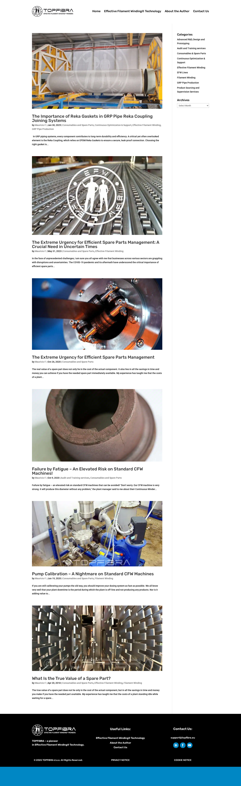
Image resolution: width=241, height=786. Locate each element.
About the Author (177, 11)
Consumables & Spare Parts (191, 53)
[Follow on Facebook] (183, 745)
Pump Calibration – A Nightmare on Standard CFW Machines (93, 573)
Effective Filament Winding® (113, 738)
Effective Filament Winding (146, 125)
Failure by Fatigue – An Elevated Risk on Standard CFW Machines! (87, 471)
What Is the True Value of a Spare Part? (71, 678)
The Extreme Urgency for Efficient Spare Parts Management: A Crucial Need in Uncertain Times (95, 244)
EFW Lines (182, 72)
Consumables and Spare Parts (78, 125)
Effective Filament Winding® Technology (132, 11)
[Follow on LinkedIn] (176, 745)
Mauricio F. (40, 125)
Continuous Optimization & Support (113, 125)
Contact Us (201, 11)
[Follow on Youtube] (189, 745)
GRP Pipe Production (43, 129)
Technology (138, 738)
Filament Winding (104, 578)
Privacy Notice (120, 760)
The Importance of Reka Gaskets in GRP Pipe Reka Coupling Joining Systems (92, 118)
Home (96, 11)
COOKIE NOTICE (182, 760)
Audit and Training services (75, 477)
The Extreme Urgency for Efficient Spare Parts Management (93, 357)
